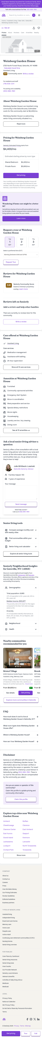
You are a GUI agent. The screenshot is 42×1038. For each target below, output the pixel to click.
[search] (34, 15)
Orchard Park (8, 850)
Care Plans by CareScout (10, 956)
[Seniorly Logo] (4, 15)
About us (5, 875)
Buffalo (25, 821)
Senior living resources (9, 959)
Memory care (6, 924)
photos (4, 32)
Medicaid (5, 986)
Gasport (26, 833)
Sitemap (28, 1026)
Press (4, 886)
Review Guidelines (8, 896)
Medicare (5, 983)
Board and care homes (9, 921)
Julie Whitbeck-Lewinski (24, 466)
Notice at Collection (8, 1001)
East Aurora (7, 833)
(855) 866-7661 (9, 91)
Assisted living (7, 914)
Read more (21, 124)
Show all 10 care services (21, 367)
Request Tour (11, 262)
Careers (5, 882)
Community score (15, 73)
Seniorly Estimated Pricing (12, 145)
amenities (29, 32)
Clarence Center (9, 829)
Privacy (16, 1026)
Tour (25, 1033)
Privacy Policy (7, 998)
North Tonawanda (29, 846)
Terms (4, 1012)
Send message (21, 504)
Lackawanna (8, 842)
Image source (7, 37)
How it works (6, 966)
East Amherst (28, 829)
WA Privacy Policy (8, 1005)
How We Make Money (9, 889)
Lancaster (26, 842)
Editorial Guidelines (8, 899)
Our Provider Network (9, 970)
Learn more (21, 218)
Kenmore (26, 837)
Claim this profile (21, 799)
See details (10, 693)
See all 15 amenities (19, 430)
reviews (16, 32)
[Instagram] (31, 1019)
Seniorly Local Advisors (10, 973)
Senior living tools (8, 963)
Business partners (8, 902)
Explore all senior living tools (21, 554)
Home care (6, 928)
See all (6, 28)
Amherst (6, 821)
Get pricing (21, 175)
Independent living (8, 917)
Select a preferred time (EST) (12, 250)
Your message (10, 484)
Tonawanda (27, 850)
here (36, 6)
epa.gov (31, 575)
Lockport (6, 846)
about (10, 32)
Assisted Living (13, 343)
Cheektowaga (8, 825)
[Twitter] (34, 1019)
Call (35, 1033)
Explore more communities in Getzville (21, 700)
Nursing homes (7, 941)
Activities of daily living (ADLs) (12, 980)
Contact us (6, 879)
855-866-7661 (32, 9)
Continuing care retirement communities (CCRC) (18, 938)
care (22, 32)
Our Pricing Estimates (9, 892)
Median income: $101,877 (16, 601)
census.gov (22, 575)
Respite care (6, 931)
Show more (21, 855)
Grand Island (8, 837)
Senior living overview (9, 944)
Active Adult (6, 934)
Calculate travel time (12, 68)
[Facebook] (27, 1019)
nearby (36, 32)
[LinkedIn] (38, 1019)
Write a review (21, 322)
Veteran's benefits (8, 976)
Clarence (26, 825)
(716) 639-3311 (8, 84)
